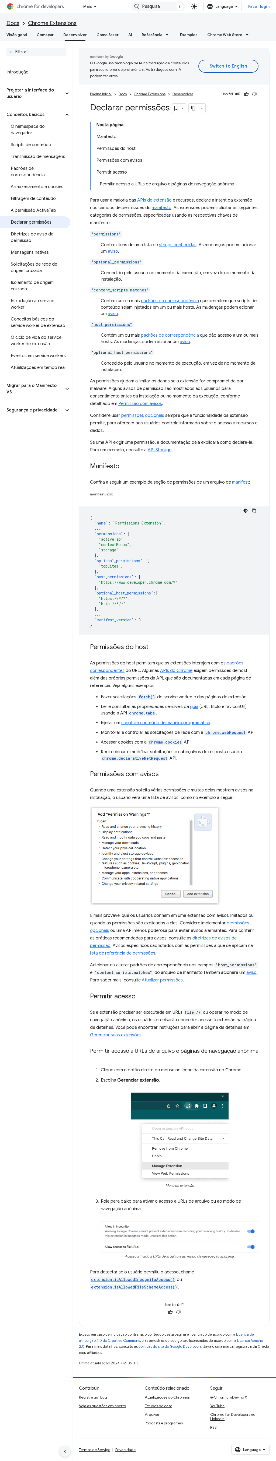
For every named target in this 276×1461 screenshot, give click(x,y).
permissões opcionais (142, 415)
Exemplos (189, 34)
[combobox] (158, 6)
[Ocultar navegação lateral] (65, 1451)
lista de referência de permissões (122, 953)
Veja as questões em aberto (102, 1405)
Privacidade (125, 1450)
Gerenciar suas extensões (116, 1035)
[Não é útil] (254, 94)
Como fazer (107, 34)
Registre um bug (93, 1397)
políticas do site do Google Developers (170, 1346)
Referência (152, 34)
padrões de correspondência (170, 301)
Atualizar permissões (162, 980)
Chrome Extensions (52, 23)
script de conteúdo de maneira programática (165, 723)
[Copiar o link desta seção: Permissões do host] (154, 647)
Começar (45, 34)
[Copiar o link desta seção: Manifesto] (124, 466)
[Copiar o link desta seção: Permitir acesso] (141, 997)
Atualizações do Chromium (168, 1397)
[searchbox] (36, 52)
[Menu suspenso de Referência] (168, 34)
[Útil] (246, 94)
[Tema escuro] (245, 510)
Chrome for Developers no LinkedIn (232, 1416)
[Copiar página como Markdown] (193, 108)
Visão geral (16, 34)
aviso (113, 251)
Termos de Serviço (94, 1450)
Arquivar (152, 1414)
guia (194, 706)
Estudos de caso (158, 1405)
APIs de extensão (154, 200)
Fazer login (259, 6)
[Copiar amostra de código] (254, 510)
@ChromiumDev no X (228, 1397)
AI (130, 34)
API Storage (159, 450)
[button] (32, 93)
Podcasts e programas (164, 1423)
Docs (12, 23)
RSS (213, 1427)
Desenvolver (75, 34)
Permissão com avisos (140, 403)
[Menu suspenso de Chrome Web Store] (248, 34)
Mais (87, 6)
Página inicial (101, 94)
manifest (240, 482)
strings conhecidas (177, 245)
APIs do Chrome (176, 670)
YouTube (217, 1405)
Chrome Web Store (224, 34)
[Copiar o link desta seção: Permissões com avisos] (164, 774)
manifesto (161, 207)
